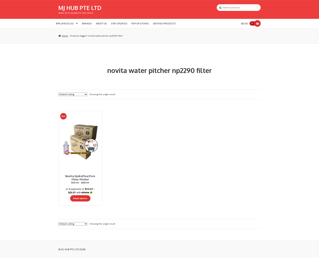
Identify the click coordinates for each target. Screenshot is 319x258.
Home (65, 36)
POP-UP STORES (140, 23)
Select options (80, 198)
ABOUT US (101, 23)
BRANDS (87, 23)
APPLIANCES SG (64, 23)
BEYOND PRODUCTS (164, 23)
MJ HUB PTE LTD (79, 7)
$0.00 (247, 23)
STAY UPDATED (119, 23)
